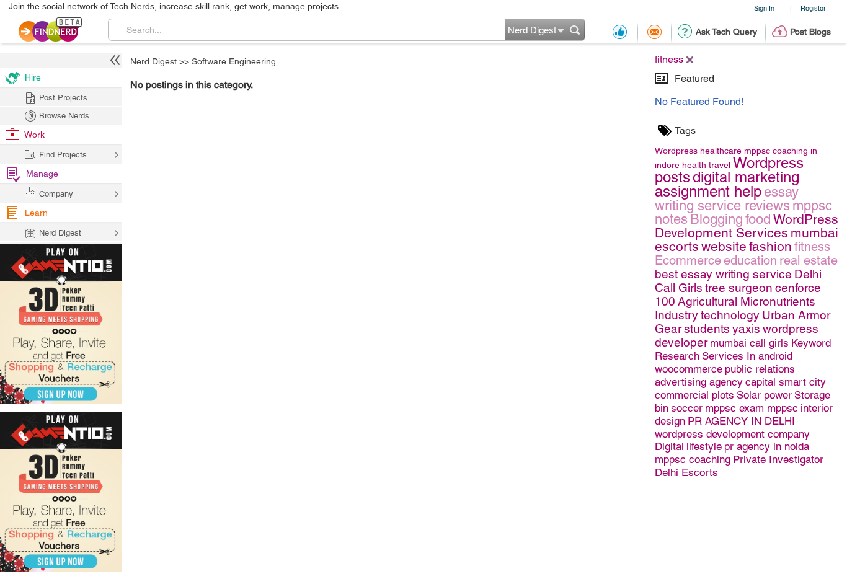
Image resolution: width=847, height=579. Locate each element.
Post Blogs (810, 32)
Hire (33, 77)
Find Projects (63, 154)
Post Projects (63, 97)
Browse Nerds (64, 115)
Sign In (764, 8)
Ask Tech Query (726, 32)
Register (813, 8)
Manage (42, 174)
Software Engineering (234, 61)
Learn (36, 213)
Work (34, 134)
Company (56, 193)
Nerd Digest (153, 61)
